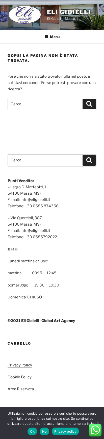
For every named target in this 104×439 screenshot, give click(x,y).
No (44, 431)
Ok (32, 431)
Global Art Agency (58, 320)
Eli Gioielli (69, 12)
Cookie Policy (20, 377)
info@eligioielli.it (35, 199)
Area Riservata (21, 389)
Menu (55, 37)
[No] (97, 423)
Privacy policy (65, 431)
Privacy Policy (20, 365)
